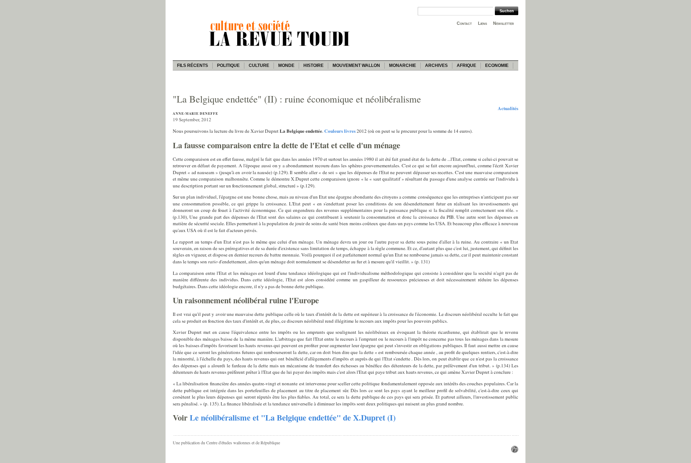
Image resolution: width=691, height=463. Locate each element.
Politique (228, 65)
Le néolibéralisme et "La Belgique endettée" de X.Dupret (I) (293, 417)
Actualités (508, 108)
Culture (259, 65)
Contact (464, 23)
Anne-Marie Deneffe (195, 113)
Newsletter (503, 23)
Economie (497, 65)
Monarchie (402, 65)
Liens (482, 23)
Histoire (313, 65)
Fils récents (192, 65)
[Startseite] (281, 47)
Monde (286, 65)
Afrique (466, 65)
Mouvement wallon (356, 65)
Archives (436, 65)
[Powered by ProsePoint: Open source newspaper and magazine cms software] (514, 451)
